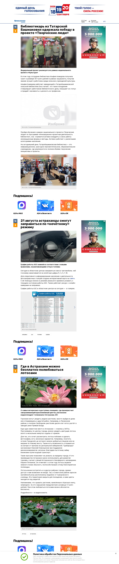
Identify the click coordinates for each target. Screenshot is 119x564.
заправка (24, 334)
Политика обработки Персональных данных (57, 554)
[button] (75, 307)
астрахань (33, 534)
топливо (39, 334)
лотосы (24, 534)
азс (32, 334)
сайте (72, 278)
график (48, 334)
